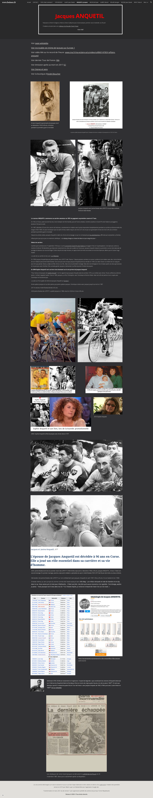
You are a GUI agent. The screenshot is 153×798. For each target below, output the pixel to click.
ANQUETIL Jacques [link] (82, 2)
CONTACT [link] (35, 2)
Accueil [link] (29, 2)
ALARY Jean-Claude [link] (70, 2)
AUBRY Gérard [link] (104, 2)
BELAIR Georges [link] (114, 2)
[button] (151, 2)
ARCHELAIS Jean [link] (94, 2)
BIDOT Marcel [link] (138, 2)
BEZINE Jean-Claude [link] (126, 2)
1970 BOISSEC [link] (58, 2)
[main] (80, 19)
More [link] (145, 2)
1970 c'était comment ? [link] (46, 2)
